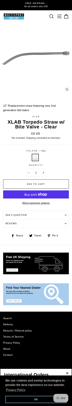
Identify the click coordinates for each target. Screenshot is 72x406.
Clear (35, 157)
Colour (36, 151)
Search (7, 318)
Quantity (36, 165)
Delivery (8, 324)
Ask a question (16, 215)
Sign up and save (15, 367)
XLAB (36, 117)
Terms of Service (13, 336)
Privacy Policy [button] (15, 389)
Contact (8, 355)
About (6, 349)
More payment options (36, 203)
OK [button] (36, 399)
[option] (36, 5)
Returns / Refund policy (17, 330)
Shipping (31, 138)
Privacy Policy (11, 342)
